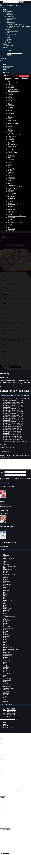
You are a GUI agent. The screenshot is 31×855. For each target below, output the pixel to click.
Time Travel (11, 221)
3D (9, 81)
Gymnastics (20, 339)
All (5, 75)
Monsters (10, 125)
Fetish (10, 148)
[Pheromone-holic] (5, 506)
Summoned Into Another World (17, 216)
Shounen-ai (11, 198)
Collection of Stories (9, 574)
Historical (11, 159)
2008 (11, 715)
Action (10, 92)
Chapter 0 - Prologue (9, 441)
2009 (8, 715)
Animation (11, 86)
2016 (11, 711)
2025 (8, 708)
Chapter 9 (6, 426)
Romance (25, 78)
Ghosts (10, 151)
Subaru (2, 501)
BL (9, 143)
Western (5, 694)
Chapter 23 (6, 403)
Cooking (10, 138)
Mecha (10, 182)
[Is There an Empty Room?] (3, 523)
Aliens (10, 102)
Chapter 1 (6, 439)
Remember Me (6, 756)
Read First (13, 367)
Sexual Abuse (12, 193)
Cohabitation (12, 136)
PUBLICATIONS (8, 11)
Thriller (10, 110)
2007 (14, 715)
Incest (10, 203)
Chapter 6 (6, 431)
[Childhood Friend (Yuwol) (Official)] (3, 539)
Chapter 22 (6, 405)
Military (10, 183)
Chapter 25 (6, 400)
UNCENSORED (11, 18)
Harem (10, 157)
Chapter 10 (6, 425)
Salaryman (11, 190)
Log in (2, 800)
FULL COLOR (11, 23)
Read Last (18, 367)
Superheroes (11, 217)
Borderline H (12, 146)
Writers (17, 340)
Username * (3, 780)
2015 (14, 711)
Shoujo (10, 97)
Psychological (12, 230)
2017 (8, 711)
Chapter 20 (6, 408)
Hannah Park (6, 314)
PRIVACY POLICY (8, 727)
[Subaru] (3, 498)
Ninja (9, 174)
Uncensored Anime (13, 89)
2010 (4, 715)
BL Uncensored (12, 144)
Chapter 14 (6, 418)
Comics (10, 84)
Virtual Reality (12, 209)
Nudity (10, 175)
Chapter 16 (6, 415)
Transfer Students (13, 204)
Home (4, 233)
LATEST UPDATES (12, 31)
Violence (10, 208)
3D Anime (11, 87)
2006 (4, 716)
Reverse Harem (12, 188)
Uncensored (6, 686)
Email (1, 475)
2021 (3, 355)
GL (9, 154)
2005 (8, 716)
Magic (10, 167)
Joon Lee (5, 307)
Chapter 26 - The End (9, 399)
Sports (10, 214)
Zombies (10, 130)
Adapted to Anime (13, 91)
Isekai (10, 164)
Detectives (11, 105)
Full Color (11, 149)
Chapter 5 (6, 433)
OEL (4, 644)
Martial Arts (11, 177)
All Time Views (11, 36)
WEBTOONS (10, 13)
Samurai (10, 191)
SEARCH (6, 29)
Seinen (10, 100)
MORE (7, 79)
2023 (14, 708)
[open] (0, 60)
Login (8, 49)
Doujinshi (11, 113)
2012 (11, 713)
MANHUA (10, 16)
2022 (4, 710)
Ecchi (9, 115)
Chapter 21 (6, 407)
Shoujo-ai (11, 196)
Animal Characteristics (14, 135)
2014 (4, 713)
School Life (11, 99)
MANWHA (10, 15)
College (13, 337)
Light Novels (12, 120)
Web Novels (11, 211)
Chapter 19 (6, 410)
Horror (10, 162)
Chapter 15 (6, 416)
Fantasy (10, 117)
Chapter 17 (6, 413)
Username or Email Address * (8, 746)
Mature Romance (13, 123)
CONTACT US (7, 726)
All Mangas (6, 234)
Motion (5, 638)
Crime (10, 104)
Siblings (10, 201)
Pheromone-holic (4, 510)
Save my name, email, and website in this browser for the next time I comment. (15, 479)
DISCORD (10, 45)
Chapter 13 (6, 420)
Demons (10, 161)
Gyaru (10, 131)
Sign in (2, 743)
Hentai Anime (7, 608)
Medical (10, 180)
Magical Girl (11, 169)
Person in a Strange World (15, 222)
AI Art (5, 561)
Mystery (10, 96)
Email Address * (5, 785)
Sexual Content (12, 195)
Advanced (3, 58)
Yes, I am (6, 853)
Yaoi (9, 225)
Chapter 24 (6, 402)
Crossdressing (12, 112)
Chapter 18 (6, 412)
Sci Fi (9, 128)
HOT (8, 32)
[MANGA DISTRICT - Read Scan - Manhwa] (12, 7)
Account (5, 47)
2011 (14, 713)
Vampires (10, 206)
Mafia (9, 165)
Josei (9, 118)
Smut (9, 199)
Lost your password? (6, 762)
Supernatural (12, 109)
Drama (17, 78)
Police (10, 224)
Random (9, 39)
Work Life (11, 212)
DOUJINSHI (10, 19)
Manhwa (10, 172)
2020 (11, 710)
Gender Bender (12, 152)
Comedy (10, 94)
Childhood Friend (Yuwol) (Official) (9, 542)
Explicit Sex (11, 156)
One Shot (10, 122)
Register (9, 50)
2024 (11, 708)
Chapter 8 (6, 428)
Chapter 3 (6, 436)
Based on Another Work (15, 187)
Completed (10, 42)
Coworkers (11, 139)
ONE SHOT (10, 21)
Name (8, 37)
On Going (9, 40)
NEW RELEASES (12, 34)
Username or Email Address (8, 821)
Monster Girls (12, 185)
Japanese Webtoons (14, 83)
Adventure (11, 133)
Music (10, 126)
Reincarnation (12, 178)
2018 (4, 711)
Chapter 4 (6, 434)
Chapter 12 (6, 421)
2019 (14, 710)
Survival (10, 219)
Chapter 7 (6, 429)
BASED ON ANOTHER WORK (16, 24)
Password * (3, 751)
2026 (4, 708)
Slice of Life (11, 229)
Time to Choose (7, 237)
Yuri (9, 227)
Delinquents (11, 141)
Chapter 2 (6, 438)
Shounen (10, 107)
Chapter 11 (6, 423)
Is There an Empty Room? (6, 526)
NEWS (5, 44)
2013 (8, 713)
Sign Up (3, 773)
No (1, 853)
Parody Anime (7, 647)
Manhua (10, 170)
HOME (5, 10)
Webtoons (8, 78)
